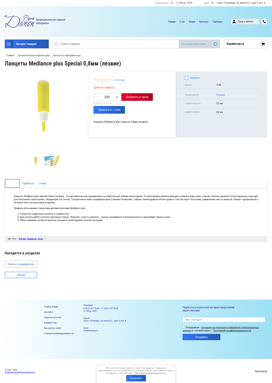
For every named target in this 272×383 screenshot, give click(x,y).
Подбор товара (51, 307)
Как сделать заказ (52, 328)
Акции (192, 21)
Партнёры (218, 21)
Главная (172, 21)
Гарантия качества (52, 317)
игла (40, 238)
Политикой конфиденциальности (232, 330)
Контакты (204, 21)
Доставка (48, 312)
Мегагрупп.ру (261, 371)
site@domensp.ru (90, 330)
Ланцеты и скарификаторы (67, 55)
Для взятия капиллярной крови (34, 55)
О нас (182, 21)
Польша (220, 94)
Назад (21, 275)
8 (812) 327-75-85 (91, 308)
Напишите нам (50, 323)
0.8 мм (22, 238)
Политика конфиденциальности (59, 333)
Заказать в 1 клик (109, 109)
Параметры (28, 183)
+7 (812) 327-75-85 (109, 308)
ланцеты (32, 238)
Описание (12, 183)
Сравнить (195, 77)
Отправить (201, 337)
